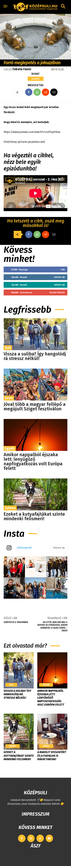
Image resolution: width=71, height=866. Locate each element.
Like (63, 269)
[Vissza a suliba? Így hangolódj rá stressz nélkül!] (35, 334)
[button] (63, 7)
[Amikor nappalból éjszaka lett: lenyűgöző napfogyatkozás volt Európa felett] (35, 435)
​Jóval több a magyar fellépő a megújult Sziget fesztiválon (35, 407)
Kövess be (59, 277)
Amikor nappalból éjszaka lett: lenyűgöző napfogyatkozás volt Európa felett (33, 461)
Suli (8, 347)
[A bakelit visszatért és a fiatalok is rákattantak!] (52, 732)
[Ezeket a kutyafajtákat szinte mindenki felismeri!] (35, 494)
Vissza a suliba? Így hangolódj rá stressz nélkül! (35, 356)
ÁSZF (36, 846)
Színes (35, 78)
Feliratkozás (57, 292)
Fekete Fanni (22, 69)
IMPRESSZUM (35, 814)
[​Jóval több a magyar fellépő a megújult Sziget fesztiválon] (35, 385)
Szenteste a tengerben (16, 622)
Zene (9, 398)
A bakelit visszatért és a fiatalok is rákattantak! (51, 755)
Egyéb (10, 448)
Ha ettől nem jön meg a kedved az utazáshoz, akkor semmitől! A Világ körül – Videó (52, 626)
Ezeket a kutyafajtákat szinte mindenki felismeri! (34, 516)
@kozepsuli (24, 547)
